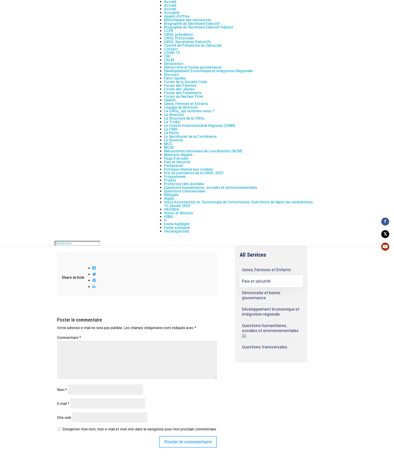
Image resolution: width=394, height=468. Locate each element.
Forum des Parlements (183, 93)
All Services (253, 255)
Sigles (169, 198)
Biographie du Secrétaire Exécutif (192, 23)
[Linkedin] (94, 287)
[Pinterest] (94, 280)
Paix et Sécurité (177, 162)
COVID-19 (172, 53)
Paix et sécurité (256, 281)
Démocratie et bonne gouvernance (192, 67)
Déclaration (173, 63)
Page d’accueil (176, 158)
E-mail (63, 404)
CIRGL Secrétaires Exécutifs (187, 42)
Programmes (175, 176)
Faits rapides (175, 78)
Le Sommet (173, 140)
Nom (62, 390)
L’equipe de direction (181, 107)
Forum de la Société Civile (185, 82)
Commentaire (69, 337)
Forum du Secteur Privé (183, 96)
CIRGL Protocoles (179, 38)
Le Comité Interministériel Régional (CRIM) (199, 125)
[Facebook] (94, 268)
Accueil (170, 5)
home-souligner (177, 227)
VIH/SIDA (171, 209)
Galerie (169, 100)
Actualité (171, 12)
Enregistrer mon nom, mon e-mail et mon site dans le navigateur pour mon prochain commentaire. (139, 429)
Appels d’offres (177, 16)
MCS (168, 144)
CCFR (168, 31)
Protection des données (184, 184)
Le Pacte (171, 133)
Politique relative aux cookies (188, 169)
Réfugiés (171, 195)
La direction (174, 115)
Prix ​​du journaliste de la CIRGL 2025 (193, 173)
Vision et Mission (178, 213)
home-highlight (177, 224)
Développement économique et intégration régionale (270, 312)
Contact (171, 49)
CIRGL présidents (178, 34)
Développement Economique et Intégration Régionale (208, 71)
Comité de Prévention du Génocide (192, 45)
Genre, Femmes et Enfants (186, 104)
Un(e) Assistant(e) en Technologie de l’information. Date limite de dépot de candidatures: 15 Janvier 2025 (239, 204)
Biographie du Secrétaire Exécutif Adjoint (198, 27)
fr (165, 220)
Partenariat (173, 166)
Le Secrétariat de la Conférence (190, 136)
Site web (64, 417)
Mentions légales (178, 155)
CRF (167, 56)
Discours (171, 74)
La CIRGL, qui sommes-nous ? (189, 111)
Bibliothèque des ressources (187, 20)
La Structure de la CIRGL (184, 118)
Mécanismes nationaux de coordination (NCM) (203, 151)
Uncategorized (176, 231)
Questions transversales (184, 191)
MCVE (169, 147)
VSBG (168, 217)
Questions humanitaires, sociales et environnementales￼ (270, 330)
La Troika (172, 122)
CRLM (169, 60)
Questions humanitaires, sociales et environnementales (210, 187)
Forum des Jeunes (179, 89)
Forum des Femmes (180, 85)
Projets (170, 180)
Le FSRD (171, 129)
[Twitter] (94, 274)
